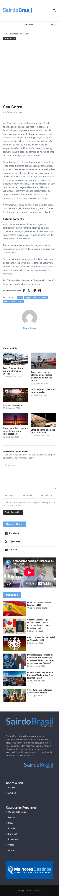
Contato (12, 787)
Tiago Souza (29, 328)
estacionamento (40, 298)
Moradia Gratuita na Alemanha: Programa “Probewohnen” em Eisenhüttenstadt (40, 675)
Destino (12, 817)
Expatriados (14, 839)
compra (28, 298)
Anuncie (12, 793)
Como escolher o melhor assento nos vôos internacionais (15, 431)
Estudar (12, 828)
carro (20, 298)
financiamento (10, 301)
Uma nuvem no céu (12, 405)
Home (5, 34)
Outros (11, 850)
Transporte (15, 34)
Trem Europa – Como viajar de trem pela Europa (13, 371)
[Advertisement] (29, 71)
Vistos (11, 845)
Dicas (10, 823)
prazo (20, 301)
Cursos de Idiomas (17, 812)
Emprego (12, 834)
